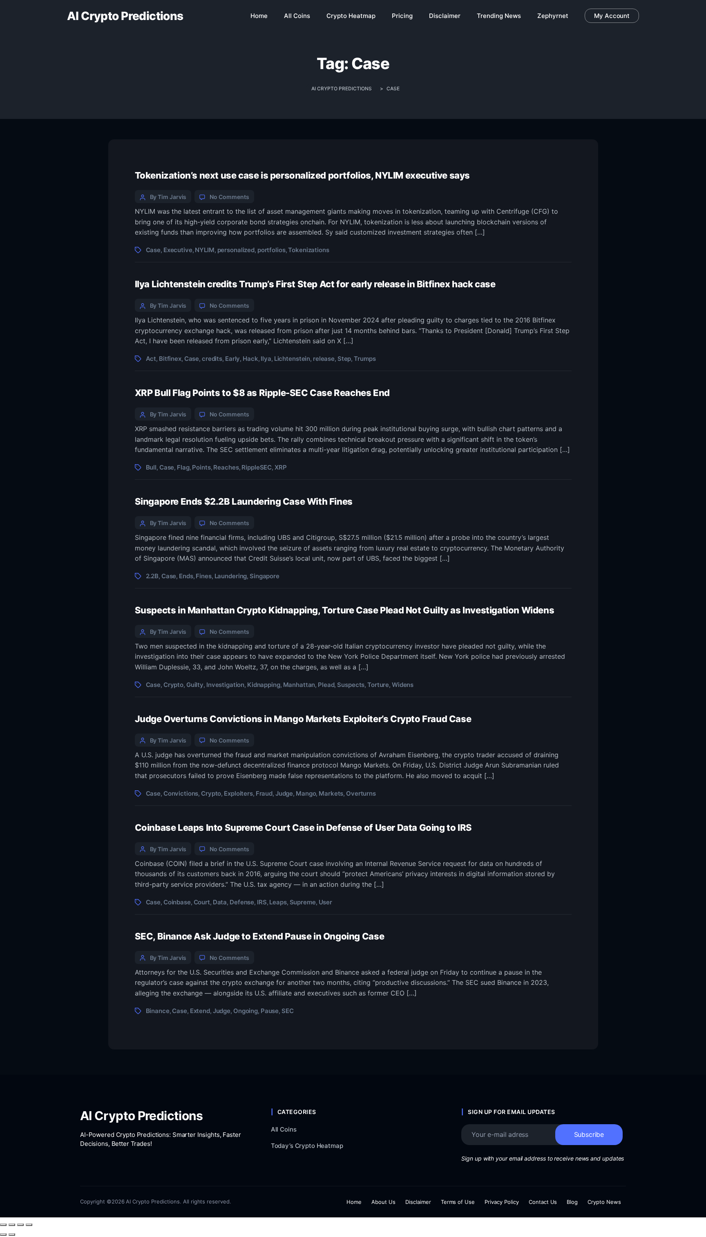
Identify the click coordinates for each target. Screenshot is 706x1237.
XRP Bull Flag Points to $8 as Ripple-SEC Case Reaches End (262, 392)
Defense (242, 902)
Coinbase (177, 902)
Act (151, 358)
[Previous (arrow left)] (3, 1234)
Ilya (266, 358)
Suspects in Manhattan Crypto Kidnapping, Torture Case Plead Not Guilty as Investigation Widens (344, 610)
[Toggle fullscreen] (12, 1225)
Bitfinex (170, 358)
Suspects (350, 685)
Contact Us (543, 1202)
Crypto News (604, 1202)
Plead (326, 685)
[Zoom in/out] (3, 1225)
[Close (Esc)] (29, 1225)
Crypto (173, 685)
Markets (331, 793)
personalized (236, 250)
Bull (151, 467)
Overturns (361, 793)
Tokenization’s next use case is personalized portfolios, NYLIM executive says (302, 175)
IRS (262, 902)
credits (212, 358)
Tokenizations (308, 250)
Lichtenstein (292, 358)
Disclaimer (418, 1202)
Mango (306, 793)
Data (220, 902)
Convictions (181, 793)
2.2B (152, 576)
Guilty (194, 685)
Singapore (264, 576)
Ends (186, 576)
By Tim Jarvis (168, 196)
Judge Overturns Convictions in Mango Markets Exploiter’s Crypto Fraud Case (303, 719)
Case (153, 250)
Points (201, 467)
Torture (378, 685)
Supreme (303, 902)
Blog (572, 1202)
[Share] (20, 1225)
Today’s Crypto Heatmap (307, 1146)
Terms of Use (458, 1202)
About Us (383, 1202)
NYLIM (204, 250)
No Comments (229, 196)
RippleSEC (256, 467)
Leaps (277, 902)
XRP (281, 467)
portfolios (271, 250)
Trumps (364, 358)
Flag (183, 467)
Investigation (225, 685)
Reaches (226, 467)
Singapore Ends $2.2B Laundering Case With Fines (244, 501)
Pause (270, 1011)
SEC (288, 1011)
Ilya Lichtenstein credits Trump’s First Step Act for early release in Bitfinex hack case (315, 284)
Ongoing (245, 1011)
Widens (402, 685)
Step (344, 358)
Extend (200, 1011)
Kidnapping (263, 685)
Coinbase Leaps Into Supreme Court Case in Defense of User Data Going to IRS (303, 827)
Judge (284, 793)
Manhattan (299, 685)
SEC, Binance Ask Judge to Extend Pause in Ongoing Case (259, 936)
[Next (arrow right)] (12, 1234)
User (325, 902)
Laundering (230, 576)
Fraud (264, 793)
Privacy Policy (502, 1202)
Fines (203, 576)
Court (202, 902)
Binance (158, 1011)
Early (232, 358)
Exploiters (238, 793)
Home (354, 1202)
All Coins (284, 1129)
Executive (177, 250)
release (324, 358)
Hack (250, 358)
